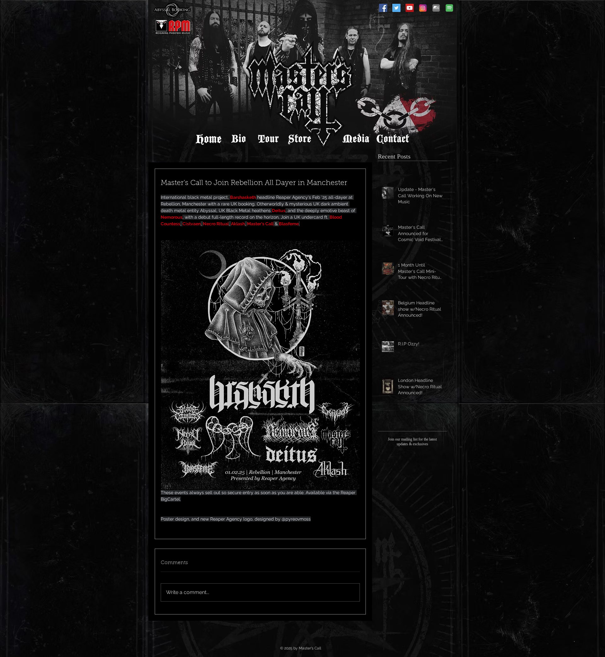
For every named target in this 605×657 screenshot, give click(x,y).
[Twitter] (396, 8)
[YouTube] (410, 8)
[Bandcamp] (436, 8)
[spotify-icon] (449, 8)
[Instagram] (423, 8)
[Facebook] (383, 8)
